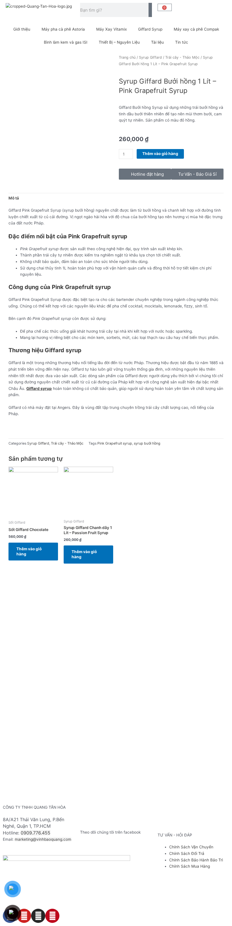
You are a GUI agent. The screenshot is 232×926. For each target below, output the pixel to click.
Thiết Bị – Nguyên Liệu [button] (119, 42)
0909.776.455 (35, 833)
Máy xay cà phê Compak (196, 29)
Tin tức (181, 42)
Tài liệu (157, 42)
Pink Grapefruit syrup (114, 443)
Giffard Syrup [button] (150, 29)
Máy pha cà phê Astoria (63, 29)
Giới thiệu (21, 29)
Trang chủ (127, 57)
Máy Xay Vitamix (111, 29)
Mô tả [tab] (13, 198)
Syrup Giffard (150, 57)
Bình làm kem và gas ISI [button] (65, 42)
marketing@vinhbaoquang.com (43, 839)
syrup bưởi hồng (147, 443)
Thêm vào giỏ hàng (160, 153)
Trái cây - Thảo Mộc (182, 57)
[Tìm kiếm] (150, 10)
